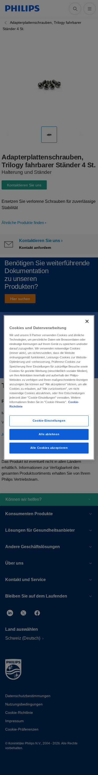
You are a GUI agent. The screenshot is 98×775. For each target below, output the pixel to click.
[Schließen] (87, 321)
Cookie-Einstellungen (49, 420)
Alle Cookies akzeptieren (49, 447)
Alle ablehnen (49, 434)
